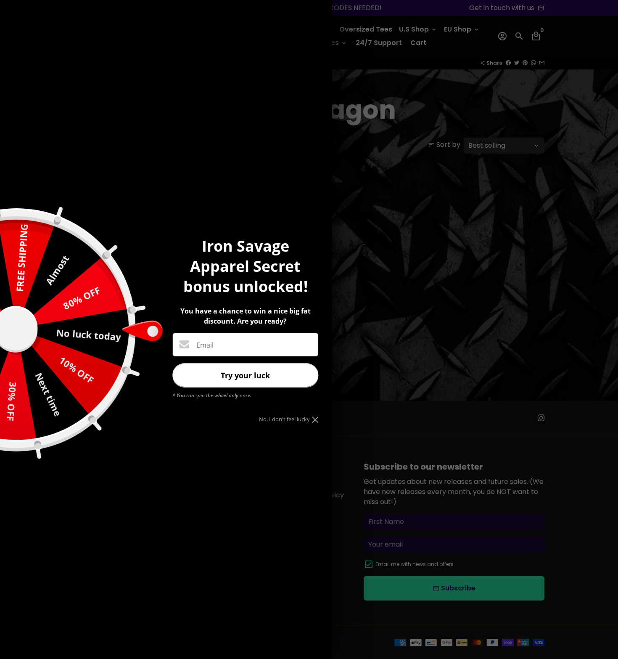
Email (205, 345)
